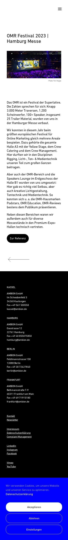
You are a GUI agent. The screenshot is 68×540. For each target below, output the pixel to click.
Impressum (13, 429)
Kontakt (11, 416)
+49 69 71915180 (20, 397)
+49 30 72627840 (20, 366)
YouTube (11, 466)
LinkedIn (11, 445)
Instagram (12, 449)
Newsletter (12, 419)
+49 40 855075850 (21, 336)
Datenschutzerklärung (19, 494)
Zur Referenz (18, 238)
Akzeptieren (34, 507)
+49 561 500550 (20, 305)
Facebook (12, 453)
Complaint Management (19, 436)
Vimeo (10, 462)
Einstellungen (34, 529)
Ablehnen (34, 518)
